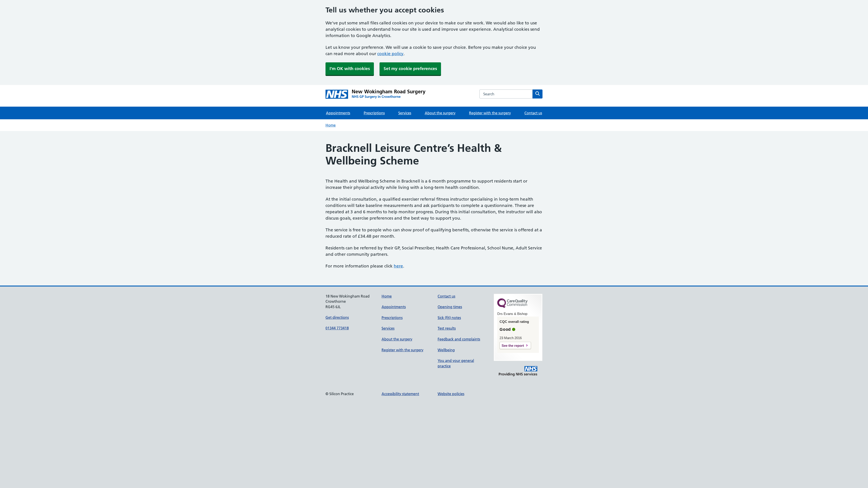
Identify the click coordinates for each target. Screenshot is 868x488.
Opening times (450, 307)
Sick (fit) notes (449, 317)
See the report (513, 345)
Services (404, 113)
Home (331, 125)
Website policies (451, 394)
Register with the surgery (490, 113)
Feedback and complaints (459, 339)
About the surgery (440, 113)
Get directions (337, 317)
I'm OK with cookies (350, 68)
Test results (447, 328)
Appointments (338, 113)
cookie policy (390, 53)
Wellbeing (446, 350)
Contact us (533, 113)
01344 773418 (337, 328)
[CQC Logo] (512, 307)
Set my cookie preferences (410, 68)
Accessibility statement (400, 394)
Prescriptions (374, 113)
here (398, 266)
